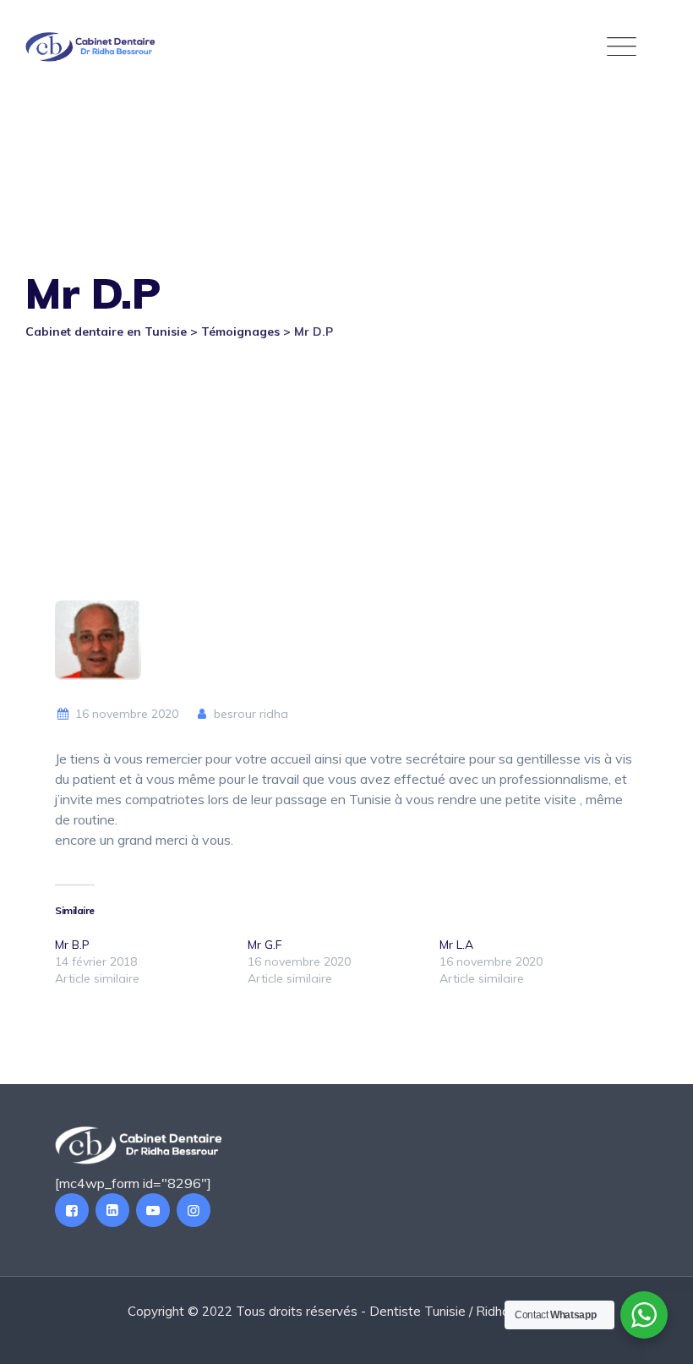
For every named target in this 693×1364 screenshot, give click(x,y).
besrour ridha (249, 713)
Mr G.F (265, 944)
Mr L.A (456, 944)
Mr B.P (72, 944)
